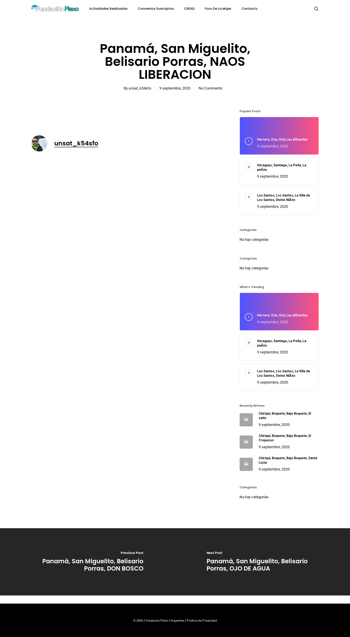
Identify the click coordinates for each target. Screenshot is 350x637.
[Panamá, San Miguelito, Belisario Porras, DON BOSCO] (87, 561)
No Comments (210, 88)
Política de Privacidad (202, 620)
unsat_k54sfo (140, 88)
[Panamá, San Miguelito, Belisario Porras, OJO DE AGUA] (262, 561)
